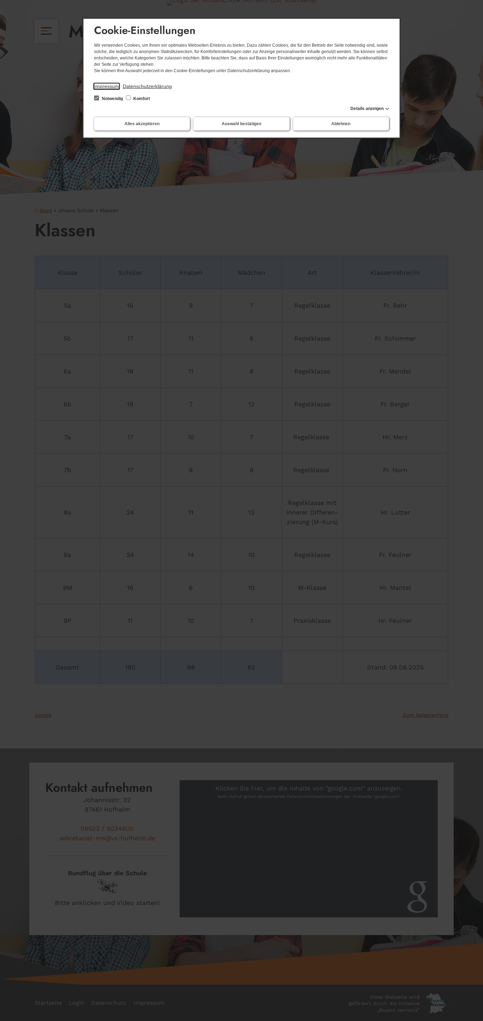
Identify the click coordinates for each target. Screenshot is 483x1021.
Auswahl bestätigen (241, 123)
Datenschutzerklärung (147, 86)
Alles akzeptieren (141, 123)
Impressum (106, 86)
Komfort (141, 98)
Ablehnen (340, 123)
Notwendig (112, 98)
